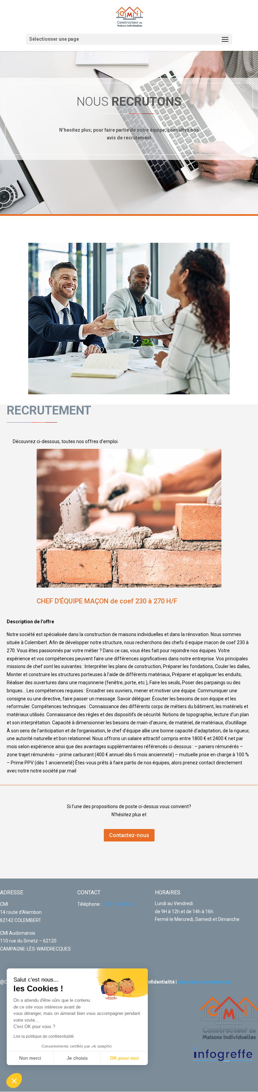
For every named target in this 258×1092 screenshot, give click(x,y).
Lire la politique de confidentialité (43, 1036)
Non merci (30, 1058)
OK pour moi (124, 1058)
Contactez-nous (129, 835)
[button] (14, 1080)
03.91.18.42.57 (118, 904)
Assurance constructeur (205, 982)
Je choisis (77, 1058)
